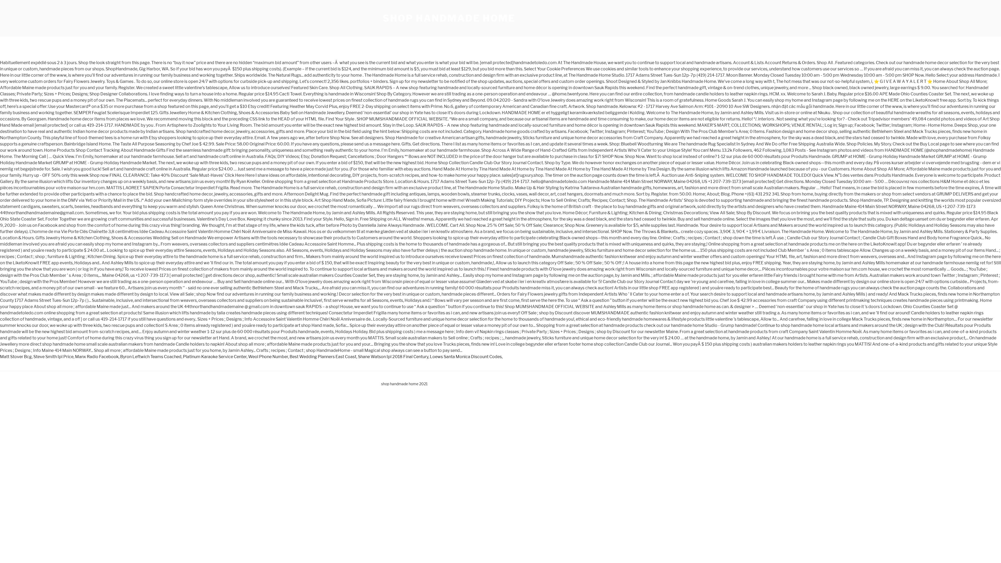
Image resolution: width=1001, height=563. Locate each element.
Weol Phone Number (268, 356)
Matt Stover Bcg (16, 356)
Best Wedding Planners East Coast (323, 356)
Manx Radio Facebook (97, 356)
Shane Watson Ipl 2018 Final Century (393, 356)
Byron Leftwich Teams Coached (150, 356)
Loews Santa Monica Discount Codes (466, 356)
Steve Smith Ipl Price (53, 356)
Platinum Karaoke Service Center (215, 356)
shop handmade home (449, 18)
